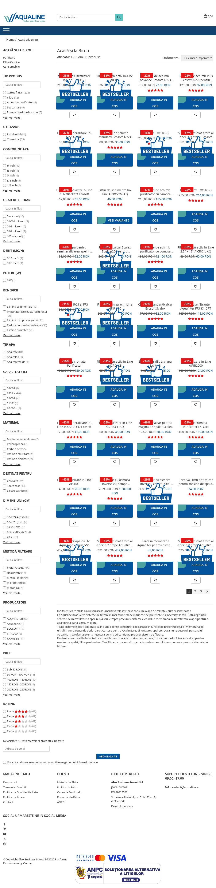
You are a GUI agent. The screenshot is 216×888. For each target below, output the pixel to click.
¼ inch (11, 165)
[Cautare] (119, 17)
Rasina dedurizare (18, 454)
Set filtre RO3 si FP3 (74, 304)
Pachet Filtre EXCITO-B (196, 190)
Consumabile (11, 66)
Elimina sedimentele (19, 306)
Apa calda (13, 357)
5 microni (13, 216)
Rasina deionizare (18, 459)
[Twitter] (4, 839)
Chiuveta (12, 481)
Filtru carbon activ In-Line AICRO (115, 78)
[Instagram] (4, 844)
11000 (10, 403)
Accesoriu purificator (20, 102)
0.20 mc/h (13, 263)
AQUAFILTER (15, 619)
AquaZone (13, 624)
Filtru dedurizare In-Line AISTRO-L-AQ (115, 425)
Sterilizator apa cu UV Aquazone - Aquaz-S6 (74, 543)
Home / (11, 39)
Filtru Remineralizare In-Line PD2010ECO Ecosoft (74, 425)
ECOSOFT (13, 628)
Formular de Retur (68, 797)
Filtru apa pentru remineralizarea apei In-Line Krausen (74, 249)
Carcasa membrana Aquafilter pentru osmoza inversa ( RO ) (155, 543)
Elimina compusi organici (22, 320)
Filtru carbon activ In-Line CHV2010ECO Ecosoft (74, 192)
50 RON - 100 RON (18, 674)
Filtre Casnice (11, 62)
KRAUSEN (13, 638)
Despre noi (10, 782)
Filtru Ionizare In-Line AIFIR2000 (196, 363)
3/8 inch (12, 180)
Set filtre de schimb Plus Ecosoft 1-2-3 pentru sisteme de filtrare (196, 78)
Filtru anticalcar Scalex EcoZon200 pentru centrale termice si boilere (115, 249)
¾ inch (11, 175)
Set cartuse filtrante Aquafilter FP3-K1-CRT (195, 306)
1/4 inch (12, 185)
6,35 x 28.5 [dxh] (17, 532)
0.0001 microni (16, 221)
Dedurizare (14, 573)
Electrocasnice (16, 491)
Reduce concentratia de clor (24, 325)
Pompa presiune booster (22, 112)
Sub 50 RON (14, 669)
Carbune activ (15, 568)
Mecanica (13, 588)
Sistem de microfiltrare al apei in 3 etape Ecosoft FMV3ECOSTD (196, 135)
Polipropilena (15, 444)
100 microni (14, 236)
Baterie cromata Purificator (74, 363)
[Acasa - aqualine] (24, 17)
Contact (8, 802)
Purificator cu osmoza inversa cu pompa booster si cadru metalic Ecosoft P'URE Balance (115, 482)
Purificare (9, 57)
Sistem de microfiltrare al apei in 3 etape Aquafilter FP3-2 (196, 543)
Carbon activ (15, 449)
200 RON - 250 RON (19, 689)
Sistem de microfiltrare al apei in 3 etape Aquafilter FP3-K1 (115, 543)
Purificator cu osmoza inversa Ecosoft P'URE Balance (155, 482)
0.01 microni (14, 231)
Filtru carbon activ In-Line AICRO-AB (115, 363)
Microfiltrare (15, 583)
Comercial (13, 139)
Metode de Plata (67, 782)
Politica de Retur (67, 787)
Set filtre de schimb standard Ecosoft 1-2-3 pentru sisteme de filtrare (115, 135)
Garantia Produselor (69, 792)
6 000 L (11, 388)
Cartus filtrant (15, 92)
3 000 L (11, 398)
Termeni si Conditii (14, 787)
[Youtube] (4, 834)
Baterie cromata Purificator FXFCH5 (196, 425)
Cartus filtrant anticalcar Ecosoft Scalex (155, 306)
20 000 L (12, 408)
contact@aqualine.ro (185, 787)
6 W (9, 280)
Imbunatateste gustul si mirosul (27, 312)
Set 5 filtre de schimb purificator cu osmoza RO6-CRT (155, 192)
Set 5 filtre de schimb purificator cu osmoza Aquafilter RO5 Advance (155, 249)
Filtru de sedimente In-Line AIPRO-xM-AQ (115, 192)
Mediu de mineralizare (21, 439)
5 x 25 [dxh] (14, 527)
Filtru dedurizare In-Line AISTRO (74, 482)
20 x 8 (10, 537)
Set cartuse (14, 107)
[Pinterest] (4, 829)
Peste (11, 711)
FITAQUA (12, 634)
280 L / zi (12, 393)
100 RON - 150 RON (19, 679)
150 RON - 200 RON (19, 684)
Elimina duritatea (17, 330)
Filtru (10, 97)
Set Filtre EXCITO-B (155, 133)
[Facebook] (4, 824)
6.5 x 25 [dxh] (15, 522)
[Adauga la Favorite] (74, 115)
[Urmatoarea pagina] (207, 591)
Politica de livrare (13, 797)
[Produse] (7, 31)
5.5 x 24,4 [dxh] (16, 517)
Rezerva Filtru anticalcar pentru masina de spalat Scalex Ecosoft (195, 482)
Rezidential (14, 134)
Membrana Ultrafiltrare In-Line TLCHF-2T (74, 78)
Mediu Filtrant (16, 578)
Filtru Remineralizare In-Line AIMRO (74, 135)
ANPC (60, 802)
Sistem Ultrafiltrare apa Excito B (155, 363)
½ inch (11, 170)
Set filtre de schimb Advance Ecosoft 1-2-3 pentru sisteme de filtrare (155, 78)
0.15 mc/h (13, 258)
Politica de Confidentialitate (116, 762)
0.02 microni (14, 226)
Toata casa (13, 486)
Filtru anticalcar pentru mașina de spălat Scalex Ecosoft (155, 425)
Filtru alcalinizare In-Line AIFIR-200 (114, 306)
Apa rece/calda (16, 362)
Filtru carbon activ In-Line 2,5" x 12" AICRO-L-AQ (196, 249)
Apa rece (12, 352)
